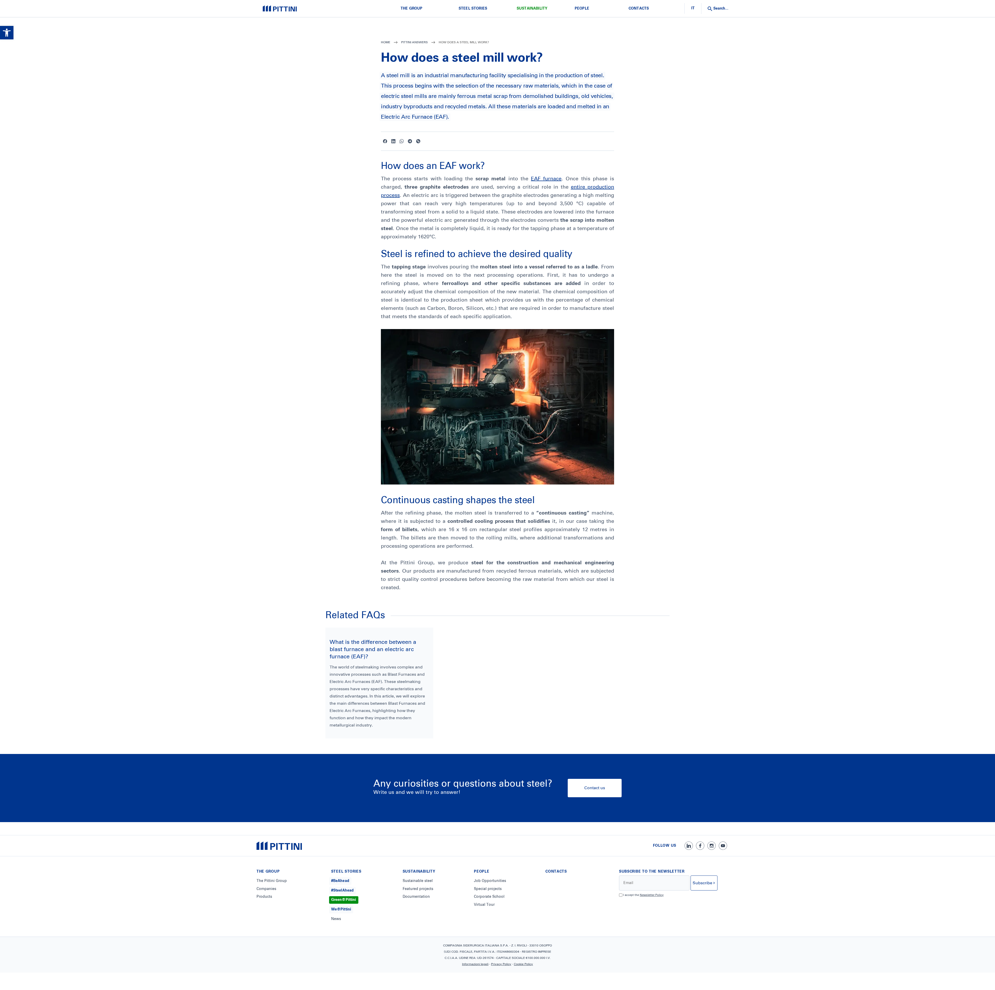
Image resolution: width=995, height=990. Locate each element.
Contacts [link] (639, 8)
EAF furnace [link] (546, 178)
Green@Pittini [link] (343, 900)
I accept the (643, 895)
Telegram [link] (410, 141)
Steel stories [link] (473, 8)
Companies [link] (266, 889)
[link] (6, 32)
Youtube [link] (723, 846)
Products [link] (264, 897)
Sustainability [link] (532, 8)
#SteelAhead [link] (342, 890)
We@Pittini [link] (341, 909)
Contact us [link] (594, 788)
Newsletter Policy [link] (652, 895)
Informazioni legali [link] (475, 964)
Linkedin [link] (393, 141)
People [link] (582, 8)
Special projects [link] (488, 889)
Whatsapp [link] (401, 141)
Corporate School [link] (489, 897)
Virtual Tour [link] (484, 905)
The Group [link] (411, 8)
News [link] (336, 919)
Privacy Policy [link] (501, 964)
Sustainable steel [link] (418, 881)
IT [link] (693, 8)
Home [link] (385, 42)
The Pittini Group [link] (272, 881)
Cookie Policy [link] (523, 964)
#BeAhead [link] (340, 881)
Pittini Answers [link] (414, 42)
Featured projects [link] (418, 889)
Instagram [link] (711, 846)
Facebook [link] (385, 141)
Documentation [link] (416, 897)
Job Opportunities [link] (490, 881)
